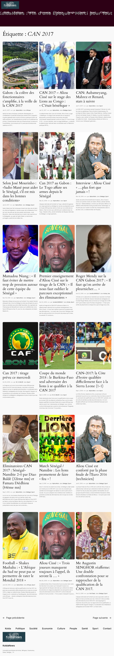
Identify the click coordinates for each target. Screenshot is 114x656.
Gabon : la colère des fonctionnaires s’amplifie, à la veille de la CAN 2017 (20, 99)
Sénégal (65, 110)
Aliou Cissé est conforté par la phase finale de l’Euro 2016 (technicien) (91, 472)
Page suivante (102, 617)
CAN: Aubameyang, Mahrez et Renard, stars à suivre (91, 97)
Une (109, 293)
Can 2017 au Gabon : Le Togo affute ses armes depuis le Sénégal (55, 189)
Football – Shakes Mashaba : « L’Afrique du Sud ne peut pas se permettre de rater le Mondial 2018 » (19, 571)
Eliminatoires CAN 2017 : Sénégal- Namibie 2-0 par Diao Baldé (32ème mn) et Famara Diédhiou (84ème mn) (19, 477)
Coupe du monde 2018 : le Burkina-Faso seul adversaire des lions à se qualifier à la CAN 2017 (56, 381)
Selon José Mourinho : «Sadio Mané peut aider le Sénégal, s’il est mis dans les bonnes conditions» (20, 191)
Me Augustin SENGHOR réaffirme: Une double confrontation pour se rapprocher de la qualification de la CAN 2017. (93, 576)
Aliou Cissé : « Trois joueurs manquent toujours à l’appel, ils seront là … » (54, 569)
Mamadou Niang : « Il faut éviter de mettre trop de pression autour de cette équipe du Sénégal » (20, 284)
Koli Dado (92, 593)
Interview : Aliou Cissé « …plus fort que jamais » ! (93, 187)
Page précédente (13, 617)
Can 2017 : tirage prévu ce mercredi (16, 375)
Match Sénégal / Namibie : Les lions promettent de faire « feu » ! (53, 472)
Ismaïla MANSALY (58, 302)
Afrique (28, 110)
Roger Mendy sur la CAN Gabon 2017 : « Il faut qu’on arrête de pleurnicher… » (93, 282)
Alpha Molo (19, 110)
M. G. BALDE (19, 382)
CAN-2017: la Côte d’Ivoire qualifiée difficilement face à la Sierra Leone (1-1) (92, 379)
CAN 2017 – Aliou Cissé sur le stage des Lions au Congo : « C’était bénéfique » (55, 99)
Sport (69, 110)
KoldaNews (9, 645)
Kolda (68, 302)
